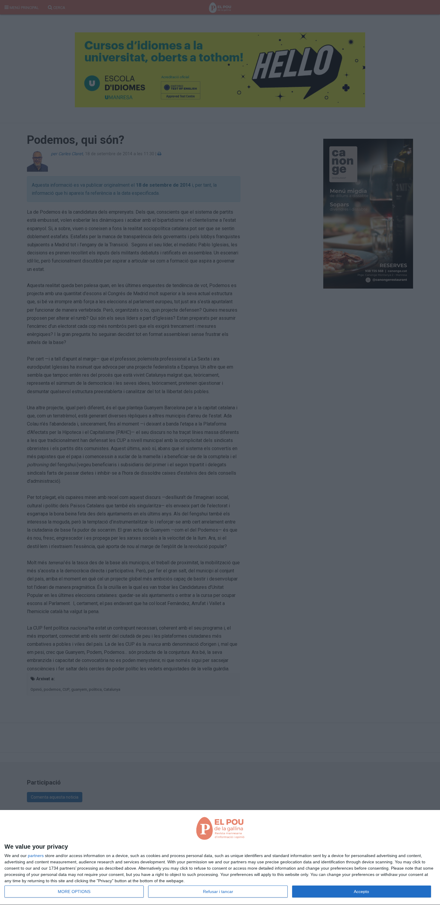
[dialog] (220, 857)
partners (36, 855)
